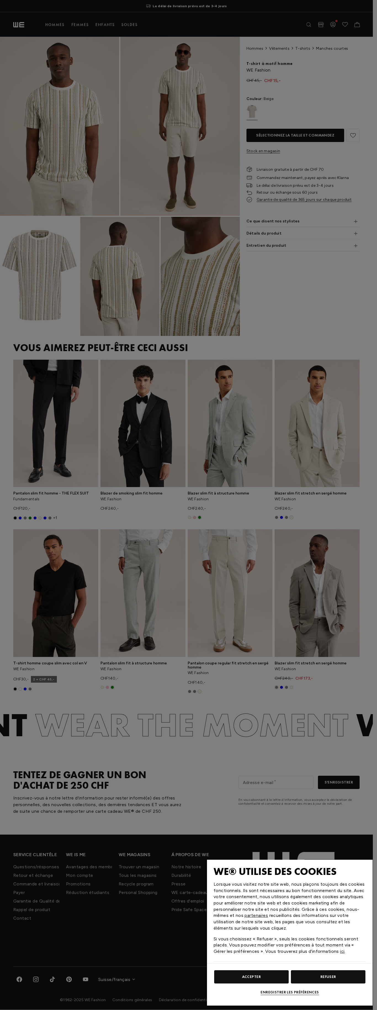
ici (342, 951)
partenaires (256, 915)
